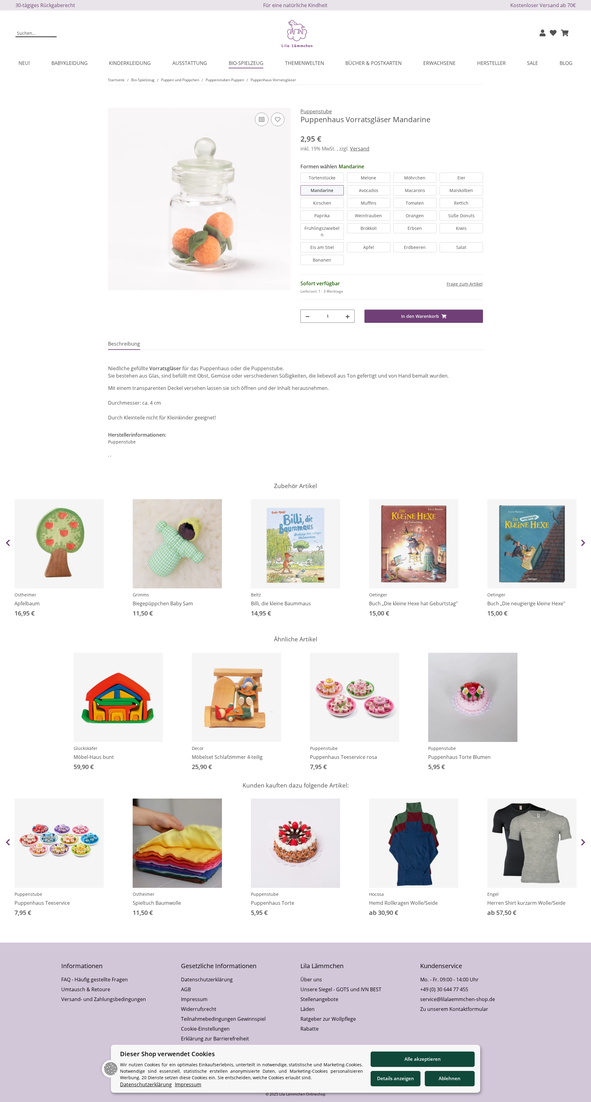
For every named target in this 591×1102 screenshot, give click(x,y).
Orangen (415, 215)
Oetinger (378, 595)
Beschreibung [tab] (124, 343)
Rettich (461, 203)
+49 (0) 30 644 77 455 (444, 989)
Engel (493, 894)
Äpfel (368, 247)
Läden (307, 1009)
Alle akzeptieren (422, 1059)
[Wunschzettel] (553, 33)
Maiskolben (461, 190)
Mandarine (322, 190)
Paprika (322, 215)
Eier (461, 178)
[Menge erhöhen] (347, 316)
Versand (359, 148)
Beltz (256, 595)
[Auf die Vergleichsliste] (261, 119)
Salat (461, 247)
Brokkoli (368, 228)
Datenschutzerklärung (207, 979)
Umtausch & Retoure (85, 989)
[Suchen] (53, 33)
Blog (566, 63)
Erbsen (415, 228)
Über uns (311, 979)
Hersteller (491, 63)
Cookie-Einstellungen (205, 1028)
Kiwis (461, 228)
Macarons (415, 190)
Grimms (141, 595)
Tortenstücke (322, 178)
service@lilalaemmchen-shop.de (457, 999)
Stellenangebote (319, 999)
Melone (368, 178)
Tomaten (415, 203)
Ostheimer (25, 595)
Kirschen (322, 203)
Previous (8, 543)
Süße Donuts (461, 215)
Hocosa (376, 894)
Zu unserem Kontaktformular (454, 1009)
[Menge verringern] (307, 316)
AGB (186, 989)
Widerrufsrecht (198, 1009)
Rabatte (309, 1028)
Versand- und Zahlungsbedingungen (103, 999)
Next (583, 543)
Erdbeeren (415, 247)
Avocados (368, 190)
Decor (198, 748)
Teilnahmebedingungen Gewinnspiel (223, 1019)
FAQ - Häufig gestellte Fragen (94, 979)
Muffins (368, 203)
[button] (542, 33)
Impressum (194, 999)
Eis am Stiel (322, 247)
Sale (532, 63)
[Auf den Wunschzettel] (277, 119)
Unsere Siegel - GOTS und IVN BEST (340, 989)
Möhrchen (414, 178)
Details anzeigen (395, 1078)
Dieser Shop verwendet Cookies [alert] (167, 1054)
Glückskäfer (86, 748)
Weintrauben (368, 215)
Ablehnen (449, 1078)
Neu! (24, 63)
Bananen (322, 260)
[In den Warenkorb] (113, 104)
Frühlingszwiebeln (322, 231)
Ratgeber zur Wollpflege (328, 1019)
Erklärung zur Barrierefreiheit (215, 1038)
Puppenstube (324, 748)
